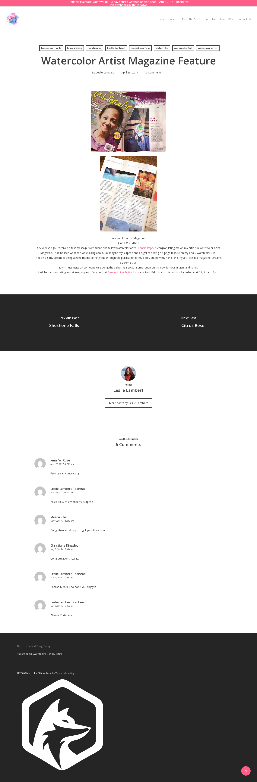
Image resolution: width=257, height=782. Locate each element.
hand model (94, 48)
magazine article (140, 48)
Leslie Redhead (116, 48)
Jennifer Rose (60, 460)
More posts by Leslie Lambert (128, 403)
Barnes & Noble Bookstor (124, 272)
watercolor (162, 48)
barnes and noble (51, 48)
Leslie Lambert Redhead (68, 489)
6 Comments (154, 72)
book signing (74, 48)
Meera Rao (58, 517)
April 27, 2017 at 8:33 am (62, 492)
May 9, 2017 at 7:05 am (61, 577)
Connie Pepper (147, 248)
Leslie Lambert (105, 72)
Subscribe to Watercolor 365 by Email (39, 654)
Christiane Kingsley (64, 545)
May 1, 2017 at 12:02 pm (62, 520)
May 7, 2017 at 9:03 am (61, 549)
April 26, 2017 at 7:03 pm (62, 464)
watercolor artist (208, 48)
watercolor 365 (183, 48)
